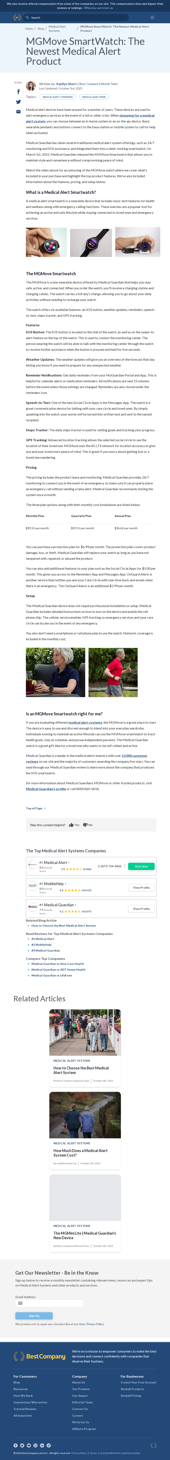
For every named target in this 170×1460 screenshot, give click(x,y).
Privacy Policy (95, 1324)
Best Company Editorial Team (98, 84)
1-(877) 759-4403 (109, 866)
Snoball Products (132, 1389)
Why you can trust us (98, 8)
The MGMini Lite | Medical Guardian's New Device (84, 1235)
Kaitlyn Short (66, 84)
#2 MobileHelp (41, 944)
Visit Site (141, 866)
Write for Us (80, 1422)
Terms (93, 1453)
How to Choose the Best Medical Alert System (64, 925)
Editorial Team (82, 1402)
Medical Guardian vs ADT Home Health (58, 969)
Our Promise (81, 1389)
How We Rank (23, 1395)
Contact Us (80, 1409)
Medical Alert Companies (58, 97)
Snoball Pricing (131, 1395)
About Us (78, 1382)
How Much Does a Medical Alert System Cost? (80, 1152)
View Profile (141, 887)
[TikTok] (49, 1445)
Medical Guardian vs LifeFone (52, 975)
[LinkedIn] (42, 1445)
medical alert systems (85, 722)
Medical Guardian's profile (46, 789)
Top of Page (36, 808)
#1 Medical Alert (43, 939)
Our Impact (80, 1395)
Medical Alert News (94, 97)
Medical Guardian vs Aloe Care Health (58, 963)
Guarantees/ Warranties (30, 1402)
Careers (77, 1415)
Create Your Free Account (139, 1382)
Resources (20, 1389)
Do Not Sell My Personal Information (120, 1453)
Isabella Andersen (67, 1163)
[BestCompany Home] (17, 17)
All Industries (22, 1415)
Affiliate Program (84, 1429)
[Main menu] (152, 17)
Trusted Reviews (24, 1409)
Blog (16, 1382)
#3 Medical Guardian (46, 950)
